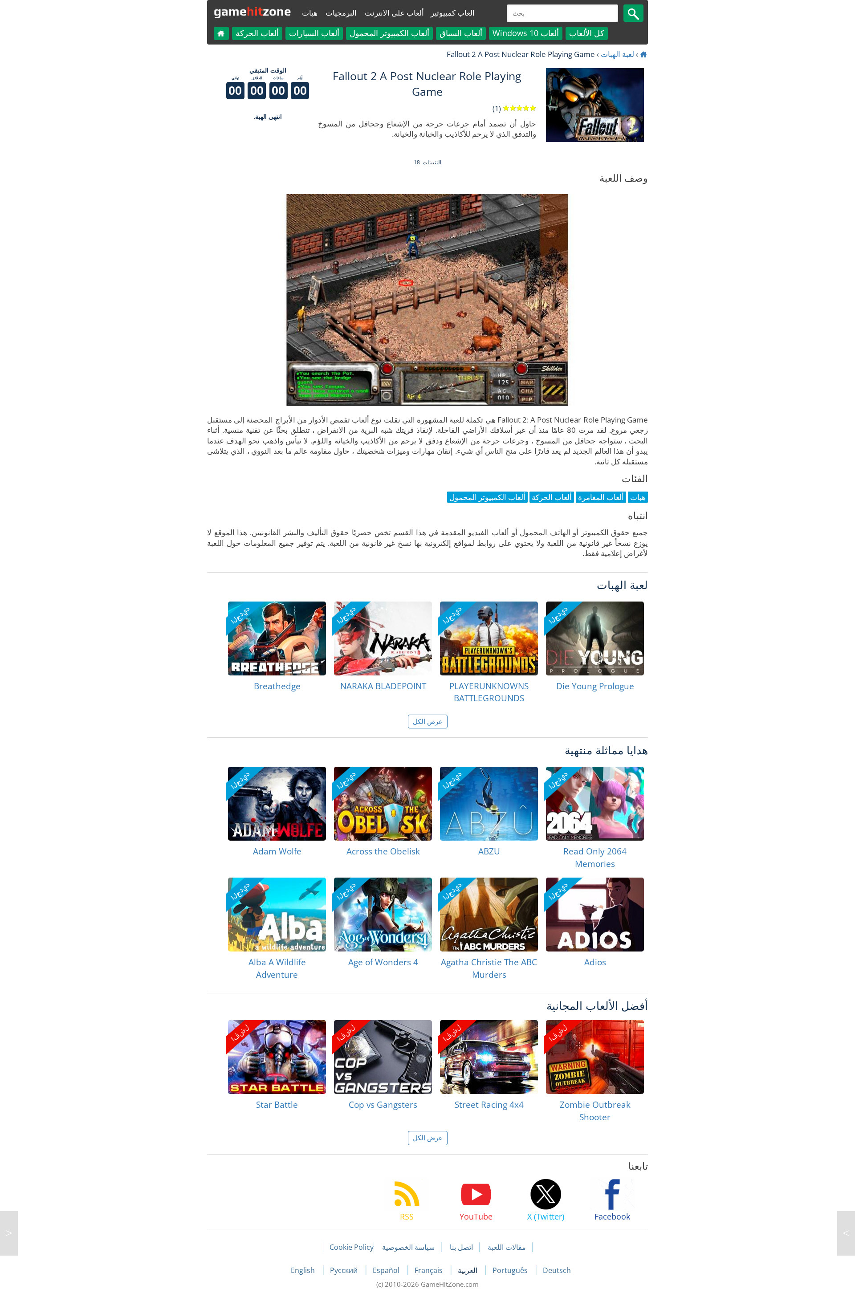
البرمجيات (341, 13)
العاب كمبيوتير (453, 13)
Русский (344, 1270)
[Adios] (595, 915)
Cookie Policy (352, 1247)
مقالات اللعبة (507, 1247)
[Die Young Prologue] (595, 638)
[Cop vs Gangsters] (383, 1057)
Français (429, 1270)
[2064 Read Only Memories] (595, 804)
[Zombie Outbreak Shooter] (595, 1057)
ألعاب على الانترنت (394, 13)
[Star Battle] (277, 1057)
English (304, 1270)
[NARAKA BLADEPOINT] (383, 638)
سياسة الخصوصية (408, 1247)
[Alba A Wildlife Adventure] (277, 915)
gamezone (252, 11)
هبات (310, 13)
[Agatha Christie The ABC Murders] (489, 915)
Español (387, 1270)
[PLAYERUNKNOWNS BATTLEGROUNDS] (489, 638)
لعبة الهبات (617, 54)
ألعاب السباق (461, 33)
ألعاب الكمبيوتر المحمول (389, 33)
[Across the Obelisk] (383, 804)
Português (511, 1270)
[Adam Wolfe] (277, 804)
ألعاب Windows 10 (526, 33)
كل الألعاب (586, 33)
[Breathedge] (277, 638)
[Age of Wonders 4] (383, 915)
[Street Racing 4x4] (489, 1057)
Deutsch (557, 1270)
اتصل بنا (461, 1247)
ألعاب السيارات (314, 33)
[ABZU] (489, 804)
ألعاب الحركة (257, 33)
